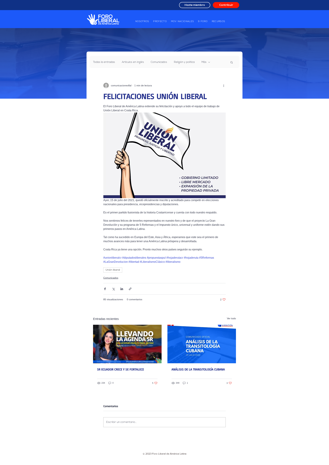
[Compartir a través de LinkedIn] (121, 288)
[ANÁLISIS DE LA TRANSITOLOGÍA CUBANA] (201, 344)
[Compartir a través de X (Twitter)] (113, 288)
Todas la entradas (104, 62)
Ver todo (231, 318)
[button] (142, 21)
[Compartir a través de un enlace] (130, 288)
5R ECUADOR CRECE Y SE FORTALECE (120, 369)
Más (204, 62)
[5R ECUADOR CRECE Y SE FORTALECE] (127, 344)
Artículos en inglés (133, 62)
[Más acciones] (224, 85)
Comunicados (159, 62)
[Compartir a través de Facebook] (105, 288)
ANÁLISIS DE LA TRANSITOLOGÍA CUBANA (198, 369)
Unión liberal (113, 270)
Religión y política (184, 62)
